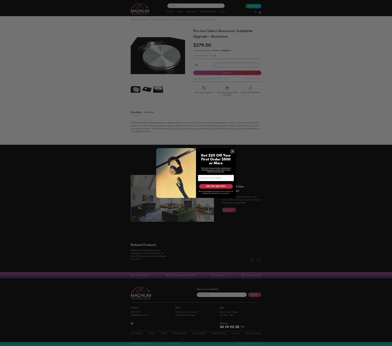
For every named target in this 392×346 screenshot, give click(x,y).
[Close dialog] (232, 151)
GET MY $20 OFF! (216, 186)
